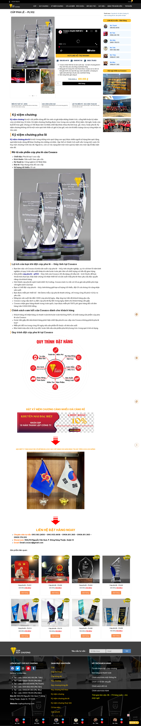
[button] (128, 715)
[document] (70, 363)
